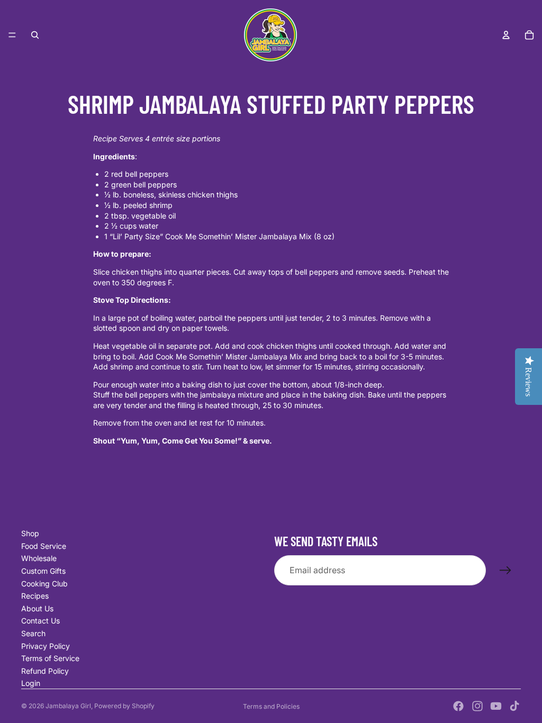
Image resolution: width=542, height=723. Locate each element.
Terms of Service (50, 658)
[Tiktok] (514, 706)
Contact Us (40, 620)
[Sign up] (505, 570)
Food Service (43, 545)
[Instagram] (477, 706)
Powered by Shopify (124, 706)
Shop (30, 533)
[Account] (506, 35)
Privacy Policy (45, 645)
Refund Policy (45, 670)
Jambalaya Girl (68, 706)
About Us (37, 608)
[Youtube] (496, 706)
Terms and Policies (271, 706)
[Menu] (12, 35)
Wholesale (39, 558)
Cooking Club (44, 583)
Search (33, 633)
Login (30, 683)
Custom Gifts (43, 570)
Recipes (35, 595)
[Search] (35, 35)
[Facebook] (458, 706)
